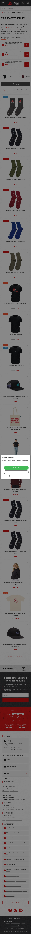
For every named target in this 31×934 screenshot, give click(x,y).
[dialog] (15, 467)
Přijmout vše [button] (16, 468)
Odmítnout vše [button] (16, 472)
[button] (15, 476)
